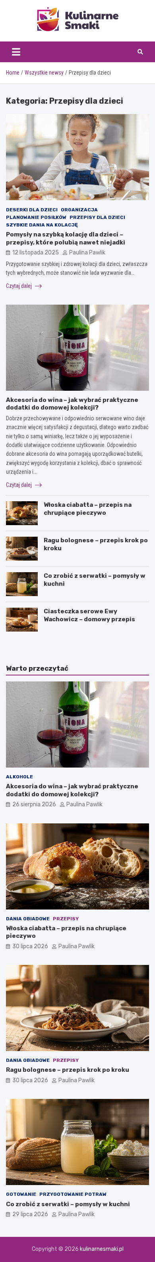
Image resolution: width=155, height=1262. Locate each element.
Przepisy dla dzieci (97, 217)
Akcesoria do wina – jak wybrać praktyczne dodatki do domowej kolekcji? (72, 403)
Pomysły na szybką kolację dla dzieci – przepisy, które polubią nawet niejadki (65, 238)
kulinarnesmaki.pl (102, 1249)
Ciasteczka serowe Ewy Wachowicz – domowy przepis (89, 615)
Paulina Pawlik (87, 252)
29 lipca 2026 (30, 1214)
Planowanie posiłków (36, 217)
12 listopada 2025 (35, 252)
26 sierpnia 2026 (34, 804)
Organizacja (79, 210)
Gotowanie (21, 1194)
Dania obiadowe (28, 918)
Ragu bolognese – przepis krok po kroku (67, 1069)
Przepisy (66, 918)
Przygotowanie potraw (73, 1194)
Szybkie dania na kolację (42, 225)
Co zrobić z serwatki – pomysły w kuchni (68, 1204)
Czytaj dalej (19, 286)
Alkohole (19, 777)
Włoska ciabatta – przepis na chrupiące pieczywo (88, 508)
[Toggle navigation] (16, 51)
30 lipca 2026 (30, 946)
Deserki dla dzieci (32, 210)
